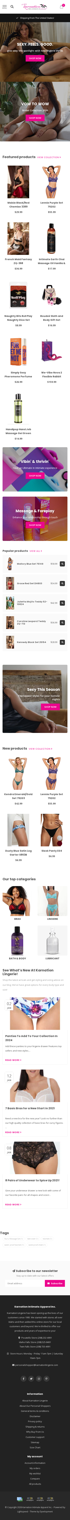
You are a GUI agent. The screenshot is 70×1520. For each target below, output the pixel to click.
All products (35, 1483)
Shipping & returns (35, 1426)
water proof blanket (14, 1244)
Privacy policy (35, 1421)
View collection (48, 157)
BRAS (5, 887)
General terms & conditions (35, 1410)
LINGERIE (42, 887)
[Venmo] (50, 1499)
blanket (47, 1238)
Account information (35, 1462)
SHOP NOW (35, 58)
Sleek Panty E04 (51, 851)
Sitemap (35, 1442)
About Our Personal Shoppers (35, 1405)
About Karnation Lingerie (35, 1400)
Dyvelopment (46, 1511)
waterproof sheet (37, 1244)
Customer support (35, 1437)
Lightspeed (22, 1511)
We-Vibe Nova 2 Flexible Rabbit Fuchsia (51, 376)
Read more (12, 1060)
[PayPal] (40, 1499)
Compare (35, 1478)
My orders (35, 1468)
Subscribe (56, 1283)
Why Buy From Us (35, 1431)
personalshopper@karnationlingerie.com (36, 1365)
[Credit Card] (19, 1499)
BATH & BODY (9, 927)
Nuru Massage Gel (13, 1238)
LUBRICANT (43, 927)
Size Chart (35, 1447)
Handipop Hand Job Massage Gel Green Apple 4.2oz (18, 433)
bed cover (32, 1238)
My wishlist (35, 1473)
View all (35, 551)
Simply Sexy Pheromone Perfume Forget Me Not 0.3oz (18, 376)
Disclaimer (35, 1416)
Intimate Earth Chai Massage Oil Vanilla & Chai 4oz (51, 263)
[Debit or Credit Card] (30, 1499)
